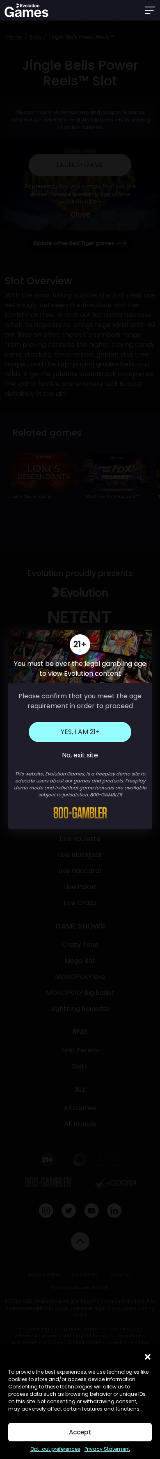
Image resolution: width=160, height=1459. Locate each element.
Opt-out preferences (55, 1448)
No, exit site (80, 755)
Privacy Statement (107, 1448)
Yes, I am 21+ (80, 731)
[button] (148, 1356)
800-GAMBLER (106, 794)
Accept (80, 1432)
